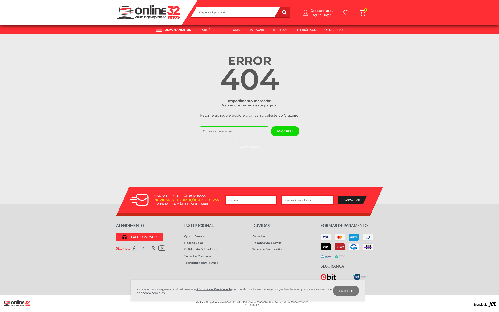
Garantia (258, 236)
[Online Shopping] (148, 20)
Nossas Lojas (193, 243)
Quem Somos (194, 236)
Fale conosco (144, 237)
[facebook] (134, 248)
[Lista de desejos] (346, 12)
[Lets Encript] (360, 279)
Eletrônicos (306, 29)
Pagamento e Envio (267, 243)
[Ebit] (328, 279)
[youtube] (162, 248)
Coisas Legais (333, 29)
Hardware (257, 29)
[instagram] (143, 248)
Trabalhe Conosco (197, 256)
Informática (207, 29)
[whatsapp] (153, 248)
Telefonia (232, 29)
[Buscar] (282, 12)
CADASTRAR (352, 199)
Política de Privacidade (201, 249)
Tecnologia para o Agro (201, 263)
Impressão (280, 29)
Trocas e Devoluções (267, 249)
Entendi (346, 291)
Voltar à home (249, 147)
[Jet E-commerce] (485, 305)
